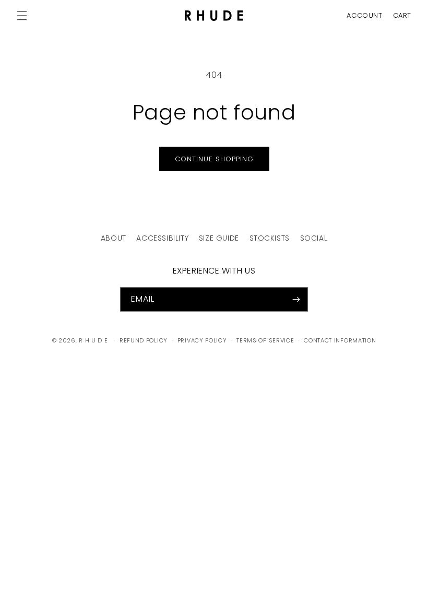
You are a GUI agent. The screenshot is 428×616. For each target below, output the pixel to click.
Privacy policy (202, 340)
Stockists (269, 238)
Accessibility (162, 238)
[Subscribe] (295, 299)
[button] (399, 15)
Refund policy (144, 340)
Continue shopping (214, 159)
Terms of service (265, 340)
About (113, 238)
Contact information (340, 340)
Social (314, 238)
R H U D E (93, 340)
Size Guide (219, 238)
